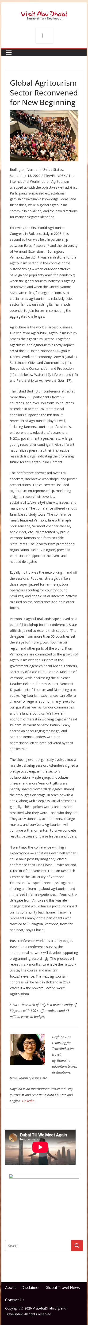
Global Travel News (63, 1287)
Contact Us (14, 1299)
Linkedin (28, 1101)
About (10, 1287)
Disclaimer (31, 1287)
